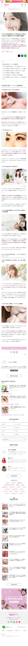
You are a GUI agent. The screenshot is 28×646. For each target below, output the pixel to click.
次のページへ (14, 348)
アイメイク (8, 50)
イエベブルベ (15, 489)
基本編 (7, 51)
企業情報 (3, 630)
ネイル (16, 431)
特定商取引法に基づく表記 (13, 619)
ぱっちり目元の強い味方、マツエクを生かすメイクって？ (14, 66)
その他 (16, 434)
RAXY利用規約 (9, 617)
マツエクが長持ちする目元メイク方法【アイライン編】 (13, 70)
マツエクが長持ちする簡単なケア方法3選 (10, 72)
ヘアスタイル (7, 489)
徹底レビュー (5, 487)
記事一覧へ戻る (14, 376)
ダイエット (16, 491)
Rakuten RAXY (7, 5)
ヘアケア (3, 431)
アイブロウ (17, 404)
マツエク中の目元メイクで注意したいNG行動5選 (12, 75)
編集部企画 (19, 482)
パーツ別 (7, 393)
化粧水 (11, 491)
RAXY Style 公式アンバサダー (7, 414)
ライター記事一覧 (14, 370)
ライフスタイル (14, 493)
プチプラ (21, 489)
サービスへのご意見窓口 (16, 617)
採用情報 (24, 630)
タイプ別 (20, 493)
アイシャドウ (16, 414)
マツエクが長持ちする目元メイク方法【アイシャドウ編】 (14, 68)
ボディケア (17, 427)
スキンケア (3, 424)
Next (25, 354)
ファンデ (7, 493)
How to (3, 51)
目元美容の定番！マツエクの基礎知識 (10, 64)
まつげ (11, 51)
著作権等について (18, 630)
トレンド (18, 487)
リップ (24, 487)
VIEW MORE (14, 476)
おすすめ (7, 404)
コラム (2, 434)
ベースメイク (18, 424)
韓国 (22, 484)
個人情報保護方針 (10, 630)
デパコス (22, 491)
